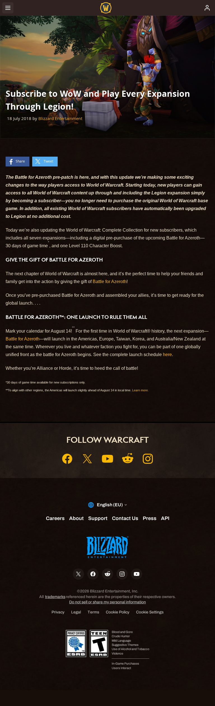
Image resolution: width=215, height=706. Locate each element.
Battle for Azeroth (110, 281)
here (167, 354)
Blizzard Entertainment (60, 118)
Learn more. (140, 390)
